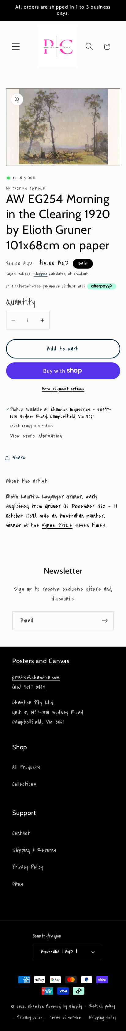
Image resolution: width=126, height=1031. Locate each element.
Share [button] (19, 457)
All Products (26, 767)
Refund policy (102, 1006)
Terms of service (66, 1017)
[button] (15, 46)
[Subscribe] (104, 620)
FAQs (18, 884)
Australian (72, 516)
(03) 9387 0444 (28, 687)
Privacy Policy (27, 867)
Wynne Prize (57, 525)
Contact (21, 833)
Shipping (40, 274)
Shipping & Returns (34, 850)
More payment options (63, 389)
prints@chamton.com (36, 677)
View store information (36, 436)
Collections (24, 784)
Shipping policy (102, 1017)
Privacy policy (30, 1017)
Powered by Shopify (64, 1006)
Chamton (36, 1006)
